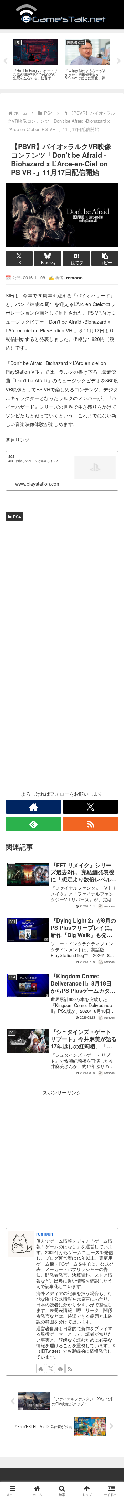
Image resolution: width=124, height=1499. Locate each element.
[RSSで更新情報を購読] (90, 824)
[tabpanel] (35, 60)
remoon (44, 1233)
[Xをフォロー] (90, 807)
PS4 (17, 516)
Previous (5, 61)
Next (118, 61)
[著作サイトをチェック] (33, 807)
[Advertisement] (62, 589)
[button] (104, 258)
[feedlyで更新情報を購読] (33, 824)
